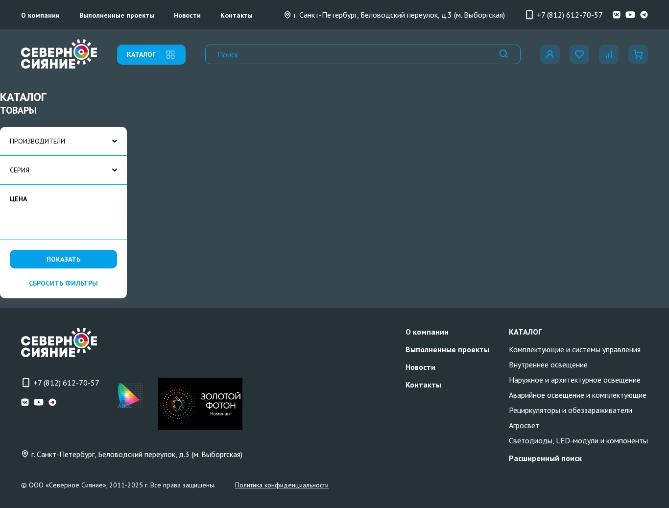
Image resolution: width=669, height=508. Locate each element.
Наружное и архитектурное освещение (575, 380)
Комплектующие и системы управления (575, 349)
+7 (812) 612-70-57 (570, 15)
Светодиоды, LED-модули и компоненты (578, 440)
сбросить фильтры (63, 283)
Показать (63, 259)
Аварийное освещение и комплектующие (577, 395)
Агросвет (524, 425)
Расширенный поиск (545, 458)
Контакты (236, 15)
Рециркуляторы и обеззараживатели (570, 410)
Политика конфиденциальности (282, 485)
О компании (40, 15)
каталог (141, 54)
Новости (187, 15)
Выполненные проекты (116, 15)
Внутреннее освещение (548, 364)
